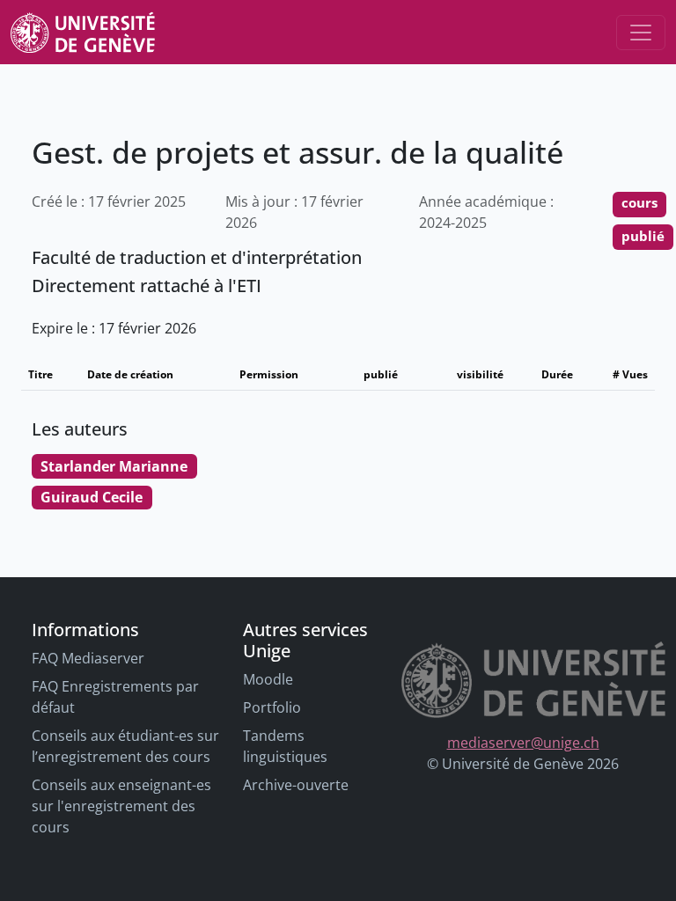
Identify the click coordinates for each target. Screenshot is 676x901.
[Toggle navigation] (640, 32)
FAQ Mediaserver (88, 658)
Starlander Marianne (113, 466)
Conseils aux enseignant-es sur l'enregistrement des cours (121, 806)
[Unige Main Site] (83, 32)
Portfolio (272, 707)
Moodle (268, 679)
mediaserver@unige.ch (523, 742)
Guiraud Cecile (91, 497)
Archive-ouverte (296, 785)
